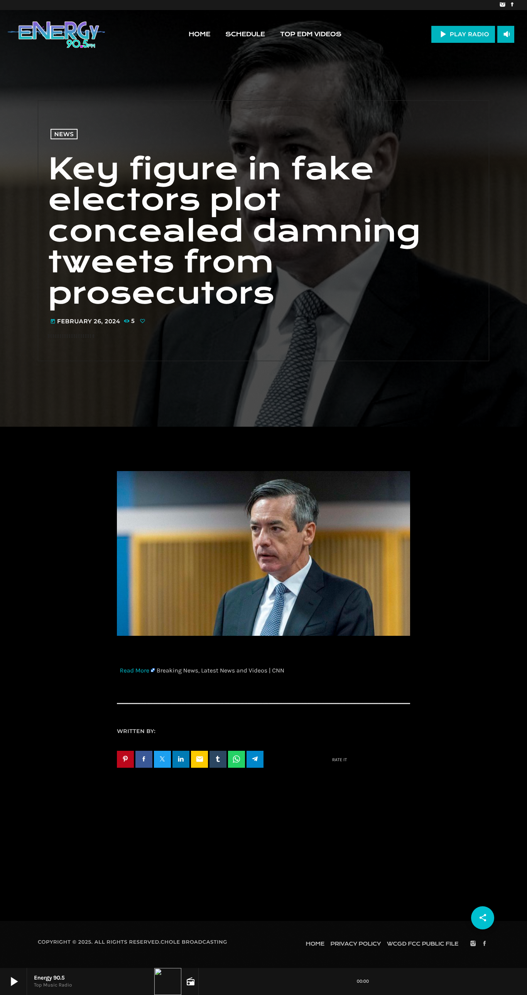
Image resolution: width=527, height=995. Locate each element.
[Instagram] (502, 5)
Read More (134, 670)
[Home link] (56, 34)
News (64, 134)
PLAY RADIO (463, 34)
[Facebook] (512, 5)
